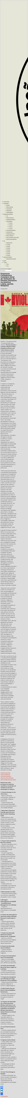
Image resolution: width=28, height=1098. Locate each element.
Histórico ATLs (9, 242)
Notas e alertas (9, 207)
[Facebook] (9, 1087)
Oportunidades (9, 212)
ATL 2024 (8, 248)
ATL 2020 (8, 255)
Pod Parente (9, 208)
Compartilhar (4, 1096)
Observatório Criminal (11, 258)
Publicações (9, 210)
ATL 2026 (8, 244)
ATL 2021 (8, 253)
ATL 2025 (8, 246)
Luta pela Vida (9, 232)
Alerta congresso (10, 217)
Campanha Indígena (10, 219)
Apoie (4, 260)
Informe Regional (5, 774)
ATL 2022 (8, 251)
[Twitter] (9, 1089)
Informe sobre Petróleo (7, 778)
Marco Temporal (9, 235)
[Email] (9, 1092)
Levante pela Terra (10, 233)
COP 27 (10, 226)
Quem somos (6, 201)
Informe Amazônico (6, 776)
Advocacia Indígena (7, 257)
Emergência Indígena (10, 230)
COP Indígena (9, 221)
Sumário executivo (5, 773)
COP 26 (10, 228)
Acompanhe (6, 203)
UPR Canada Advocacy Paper (8, 779)
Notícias (8, 205)
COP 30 (10, 223)
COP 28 (10, 224)
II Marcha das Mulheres (11, 239)
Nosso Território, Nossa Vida (12, 237)
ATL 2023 (8, 249)
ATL (7, 216)
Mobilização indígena (8, 214)
